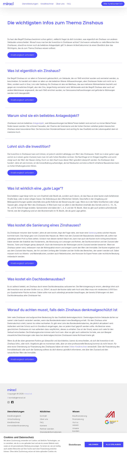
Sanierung (93, 233)
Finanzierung (78, 419)
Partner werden (47, 428)
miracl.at (28, 393)
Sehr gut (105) (112, 422)
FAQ (69, 3)
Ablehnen (93, 444)
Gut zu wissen (75, 423)
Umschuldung (13, 419)
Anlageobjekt (38, 123)
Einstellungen (75, 444)
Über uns (60, 3)
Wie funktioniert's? (112, 3)
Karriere (43, 425)
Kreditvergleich (14, 416)
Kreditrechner (47, 3)
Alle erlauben (113, 444)
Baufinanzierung (79, 416)
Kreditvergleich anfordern (22, 55)
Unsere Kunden (75, 429)
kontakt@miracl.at (17, 397)
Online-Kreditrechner (78, 346)
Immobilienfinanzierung (18, 425)
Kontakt (43, 416)
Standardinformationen (50, 432)
